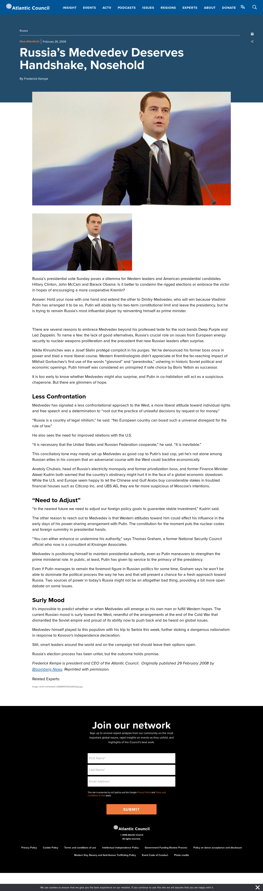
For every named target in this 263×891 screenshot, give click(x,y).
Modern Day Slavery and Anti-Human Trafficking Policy (105, 855)
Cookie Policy (50, 847)
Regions (168, 7)
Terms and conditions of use (80, 847)
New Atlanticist (29, 41)
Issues (148, 7)
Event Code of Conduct (155, 855)
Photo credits (181, 855)
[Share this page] (252, 41)
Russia (24, 31)
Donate (229, 7)
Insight (69, 7)
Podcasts (127, 7)
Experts (190, 7)
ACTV (107, 7)
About (210, 7)
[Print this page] (252, 34)
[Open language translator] (243, 7)
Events (89, 7)
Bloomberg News (47, 669)
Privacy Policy (144, 792)
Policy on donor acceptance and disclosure (217, 847)
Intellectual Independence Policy (120, 847)
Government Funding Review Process (166, 847)
